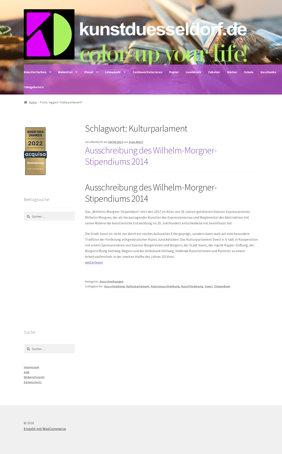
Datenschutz (33, 382)
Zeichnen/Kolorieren (147, 72)
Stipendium (222, 286)
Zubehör (214, 72)
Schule (249, 72)
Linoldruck (193, 72)
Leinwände (113, 72)
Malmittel (65, 72)
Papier (174, 72)
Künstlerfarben (35, 72)
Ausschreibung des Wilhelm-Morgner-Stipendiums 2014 (151, 155)
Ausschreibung (114, 286)
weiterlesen (94, 262)
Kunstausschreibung (165, 286)
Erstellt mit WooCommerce (45, 428)
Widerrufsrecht (34, 377)
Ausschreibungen (111, 281)
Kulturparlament (137, 286)
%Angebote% (34, 87)
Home (33, 102)
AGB (26, 372)
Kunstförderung (192, 286)
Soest (209, 286)
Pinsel (88, 72)
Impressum (31, 367)
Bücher (232, 72)
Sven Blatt (136, 142)
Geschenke (268, 72)
